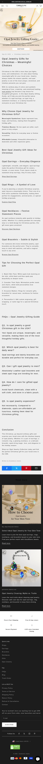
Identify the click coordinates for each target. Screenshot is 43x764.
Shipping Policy (8, 694)
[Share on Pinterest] (26, 468)
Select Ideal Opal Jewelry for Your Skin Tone (21, 531)
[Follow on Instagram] (29, 734)
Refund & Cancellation (10, 701)
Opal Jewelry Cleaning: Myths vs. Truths (19, 593)
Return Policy (7, 698)
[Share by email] (36, 468)
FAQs (4, 671)
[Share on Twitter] (17, 468)
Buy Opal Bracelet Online (10, 526)
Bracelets (5, 652)
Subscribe (9, 724)
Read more (6, 543)
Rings (4, 645)
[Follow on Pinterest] (35, 734)
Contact (5, 704)
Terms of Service (8, 691)
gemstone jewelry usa (9, 589)
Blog (3, 675)
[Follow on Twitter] (24, 734)
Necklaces (6, 655)
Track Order (6, 678)
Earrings (5, 648)
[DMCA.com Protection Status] (21, 747)
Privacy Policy (7, 688)
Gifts (4, 658)
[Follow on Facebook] (19, 734)
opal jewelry (6, 91)
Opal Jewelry (7, 662)
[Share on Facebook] (7, 468)
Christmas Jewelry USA (22, 54)
